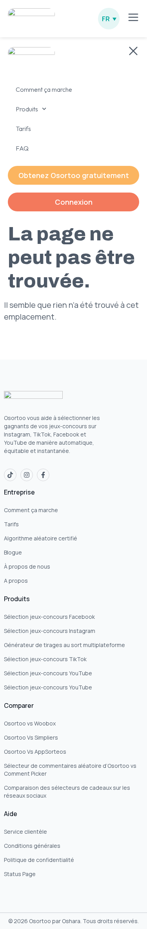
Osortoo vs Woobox (30, 723)
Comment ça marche (31, 510)
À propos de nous (27, 566)
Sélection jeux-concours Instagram (49, 630)
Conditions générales (32, 845)
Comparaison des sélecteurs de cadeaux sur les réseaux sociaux (67, 791)
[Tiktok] (10, 475)
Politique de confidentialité (39, 860)
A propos (16, 580)
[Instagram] (26, 475)
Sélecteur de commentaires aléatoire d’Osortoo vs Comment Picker (70, 769)
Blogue (13, 552)
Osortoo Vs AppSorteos (35, 751)
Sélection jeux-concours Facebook (49, 616)
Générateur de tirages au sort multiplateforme (64, 645)
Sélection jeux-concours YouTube (48, 673)
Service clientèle (25, 831)
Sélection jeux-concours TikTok (45, 659)
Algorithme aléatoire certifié (40, 538)
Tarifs (11, 524)
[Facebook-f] (43, 475)
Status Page (20, 874)
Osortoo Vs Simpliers (31, 737)
